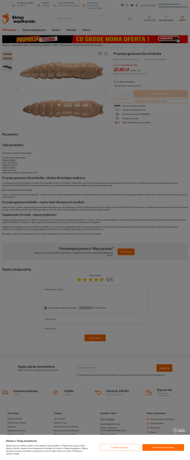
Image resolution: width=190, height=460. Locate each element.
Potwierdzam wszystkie (163, 447)
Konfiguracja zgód (119, 447)
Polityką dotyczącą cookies (73, 446)
